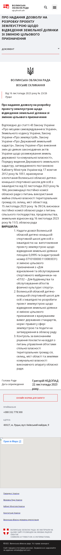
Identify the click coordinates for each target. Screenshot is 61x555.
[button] (54, 7)
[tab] (30, 50)
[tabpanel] (30, 226)
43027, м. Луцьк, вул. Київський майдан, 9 (26, 425)
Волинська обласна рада (20, 6)
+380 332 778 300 (13, 412)
